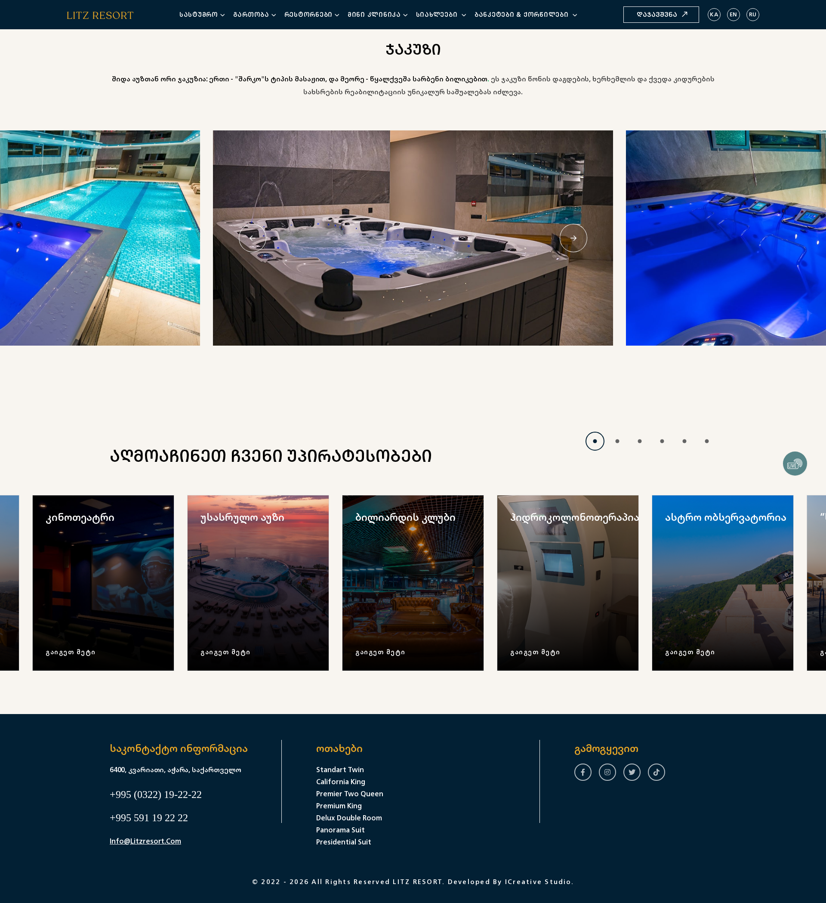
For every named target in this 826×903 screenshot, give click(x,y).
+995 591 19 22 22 (149, 817)
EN (733, 14)
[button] (595, 441)
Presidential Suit (343, 842)
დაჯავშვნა (657, 14)
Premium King (339, 806)
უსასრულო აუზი (242, 517)
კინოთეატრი (80, 517)
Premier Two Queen (349, 794)
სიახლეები (438, 14)
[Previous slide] (252, 238)
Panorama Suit (340, 830)
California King (340, 782)
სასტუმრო (198, 14)
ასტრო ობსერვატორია (725, 517)
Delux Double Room (349, 818)
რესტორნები (308, 14)
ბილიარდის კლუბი (405, 517)
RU (753, 14)
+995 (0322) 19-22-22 (156, 794)
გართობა (251, 14)
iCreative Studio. (539, 882)
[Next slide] (573, 238)
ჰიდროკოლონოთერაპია (574, 517)
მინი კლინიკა (374, 14)
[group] (103, 583)
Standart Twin (340, 770)
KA (714, 14)
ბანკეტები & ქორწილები (523, 14)
